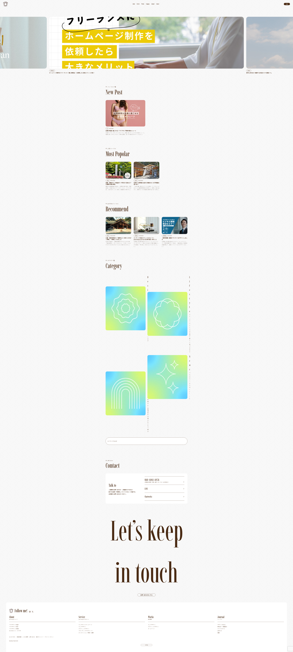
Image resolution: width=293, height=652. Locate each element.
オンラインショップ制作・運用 (86, 632)
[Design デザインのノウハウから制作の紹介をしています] (126, 308)
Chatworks (148, 496)
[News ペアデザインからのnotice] (167, 377)
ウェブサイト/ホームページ (85, 624)
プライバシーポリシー (49, 637)
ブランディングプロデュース (85, 630)
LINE (146, 488)
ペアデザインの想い (14, 626)
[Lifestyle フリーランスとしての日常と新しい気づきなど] (167, 314)
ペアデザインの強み (14, 624)
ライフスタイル (221, 628)
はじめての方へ (12, 637)
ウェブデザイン (82, 626)
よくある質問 (25, 637)
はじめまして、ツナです (15, 630)
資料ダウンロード (39, 637)
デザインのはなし (221, 624)
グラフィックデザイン (84, 628)
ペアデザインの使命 (14, 628)
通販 (218, 632)
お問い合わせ (32, 637)
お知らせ (219, 630)
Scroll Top (146, 645)
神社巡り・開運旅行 (222, 626)
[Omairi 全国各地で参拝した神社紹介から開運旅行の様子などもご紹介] (126, 393)
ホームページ (151, 628)
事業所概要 (19, 637)
